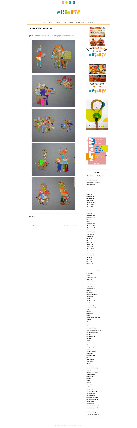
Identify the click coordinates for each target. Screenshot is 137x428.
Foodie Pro (66, 425)
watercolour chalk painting (93, 405)
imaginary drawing (91, 351)
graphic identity (91, 342)
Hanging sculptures (91, 347)
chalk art (89, 302)
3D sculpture (90, 279)
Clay (88, 309)
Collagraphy (90, 313)
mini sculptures (90, 359)
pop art (89, 378)
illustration (89, 349)
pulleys (89, 382)
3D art (88, 275)
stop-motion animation (92, 399)
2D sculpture (90, 273)
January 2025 (90, 198)
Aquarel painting (91, 286)
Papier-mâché (90, 376)
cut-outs (89, 319)
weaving (89, 409)
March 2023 (90, 206)
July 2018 (89, 257)
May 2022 (89, 211)
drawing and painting (92, 328)
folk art (89, 338)
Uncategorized (90, 403)
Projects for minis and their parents (95, 175)
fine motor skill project (92, 332)
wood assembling (91, 412)
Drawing (89, 325)
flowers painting (91, 336)
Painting (89, 370)
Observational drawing (92, 180)
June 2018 (89, 259)
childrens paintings (91, 307)
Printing (89, 380)
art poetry (89, 290)
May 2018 (89, 261)
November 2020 (91, 225)
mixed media (90, 361)
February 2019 (90, 246)
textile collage (90, 401)
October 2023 (90, 204)
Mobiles (89, 363)
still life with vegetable (92, 397)
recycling (89, 384)
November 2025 (91, 196)
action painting (90, 281)
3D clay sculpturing (91, 277)
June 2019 (89, 240)
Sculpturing (90, 389)
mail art (89, 357)
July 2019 (89, 238)
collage (35, 216)
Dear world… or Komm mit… (93, 182)
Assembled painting (92, 294)
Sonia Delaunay (91, 184)
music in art (90, 365)
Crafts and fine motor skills (93, 317)
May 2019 (89, 242)
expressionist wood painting (94, 330)
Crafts (88, 315)
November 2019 (91, 232)
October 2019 (90, 234)
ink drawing (90, 353)
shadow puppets (91, 393)
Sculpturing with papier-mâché (94, 391)
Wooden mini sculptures (93, 414)
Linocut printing (91, 355)
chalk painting (90, 305)
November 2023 (91, 202)
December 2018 (91, 251)
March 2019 (90, 244)
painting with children (92, 372)
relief (88, 386)
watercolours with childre (93, 407)
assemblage (90, 292)
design (89, 323)
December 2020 (91, 223)
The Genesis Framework (76, 425)
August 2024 (90, 200)
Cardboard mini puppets (93, 300)
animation (89, 284)
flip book (89, 334)
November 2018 (91, 253)
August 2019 (90, 236)
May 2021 (89, 219)
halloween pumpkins (92, 344)
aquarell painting (91, 288)
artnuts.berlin (68, 12)
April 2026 (89, 194)
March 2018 (90, 263)
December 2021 (91, 215)
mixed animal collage (39, 217)
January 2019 (90, 248)
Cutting (89, 321)
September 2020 (91, 227)
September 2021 (91, 217)
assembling (90, 296)
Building (89, 298)
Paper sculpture (91, 374)
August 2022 (90, 209)
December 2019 (91, 229)
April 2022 (89, 213)
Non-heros (89, 177)
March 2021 (90, 221)
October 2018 (90, 255)
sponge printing (91, 395)
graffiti (88, 340)
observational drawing (92, 367)
